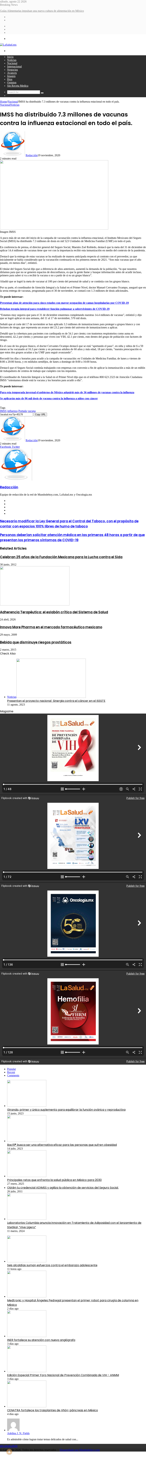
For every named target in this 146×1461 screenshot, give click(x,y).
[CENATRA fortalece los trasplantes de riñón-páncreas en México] (26, 1406)
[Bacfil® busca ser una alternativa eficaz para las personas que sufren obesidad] (26, 1140)
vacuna (32, 410)
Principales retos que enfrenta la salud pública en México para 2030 (54, 1180)
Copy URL (40, 414)
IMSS (3, 410)
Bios (9, 79)
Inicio (10, 56)
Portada (22, 410)
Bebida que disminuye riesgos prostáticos (35, 642)
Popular (11, 1069)
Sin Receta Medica (17, 85)
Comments (13, 1075)
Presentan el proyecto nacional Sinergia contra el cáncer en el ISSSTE (56, 701)
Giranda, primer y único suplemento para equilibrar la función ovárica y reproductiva (66, 1110)
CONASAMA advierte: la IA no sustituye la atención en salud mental (39, 10)
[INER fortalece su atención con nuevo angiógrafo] (26, 1336)
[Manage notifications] (9, 1452)
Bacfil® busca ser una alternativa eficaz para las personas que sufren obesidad (62, 1145)
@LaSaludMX (9, 1446)
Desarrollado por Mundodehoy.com (80, 1449)
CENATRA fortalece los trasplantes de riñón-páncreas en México (52, 1410)
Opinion (11, 82)
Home (3, 101)
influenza (12, 410)
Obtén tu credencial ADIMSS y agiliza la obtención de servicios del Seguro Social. (63, 1188)
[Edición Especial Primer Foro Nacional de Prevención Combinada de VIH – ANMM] (26, 1371)
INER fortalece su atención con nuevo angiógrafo (41, 1340)
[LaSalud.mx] (8, 44)
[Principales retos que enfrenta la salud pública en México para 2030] (26, 1176)
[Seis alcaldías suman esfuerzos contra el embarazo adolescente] (26, 1261)
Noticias (11, 60)
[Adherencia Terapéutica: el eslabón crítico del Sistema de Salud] (34, 604)
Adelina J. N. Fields (18, 1433)
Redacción (32, 155)
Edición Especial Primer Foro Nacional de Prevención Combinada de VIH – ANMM (63, 1375)
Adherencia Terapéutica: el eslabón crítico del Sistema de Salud (54, 612)
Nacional (12, 63)
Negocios (12, 69)
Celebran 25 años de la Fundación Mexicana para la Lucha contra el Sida (61, 557)
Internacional (14, 66)
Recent (11, 1072)
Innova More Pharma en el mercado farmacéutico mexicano (51, 627)
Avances (12, 72)
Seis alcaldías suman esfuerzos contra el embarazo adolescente (52, 1265)
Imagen (11, 76)
